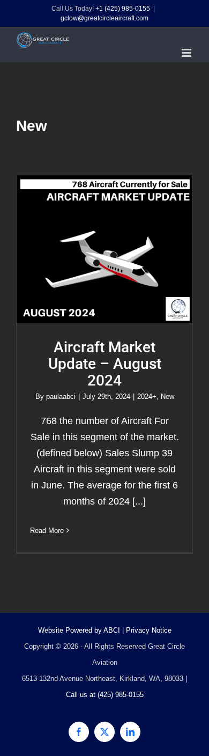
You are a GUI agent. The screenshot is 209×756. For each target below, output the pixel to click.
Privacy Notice (148, 630)
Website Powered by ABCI (79, 630)
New (167, 396)
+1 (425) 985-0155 (122, 8)
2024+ (146, 396)
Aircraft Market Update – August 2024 (104, 249)
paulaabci (61, 396)
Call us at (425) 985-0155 (105, 695)
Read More (47, 531)
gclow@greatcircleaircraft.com (104, 18)
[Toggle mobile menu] (187, 52)
